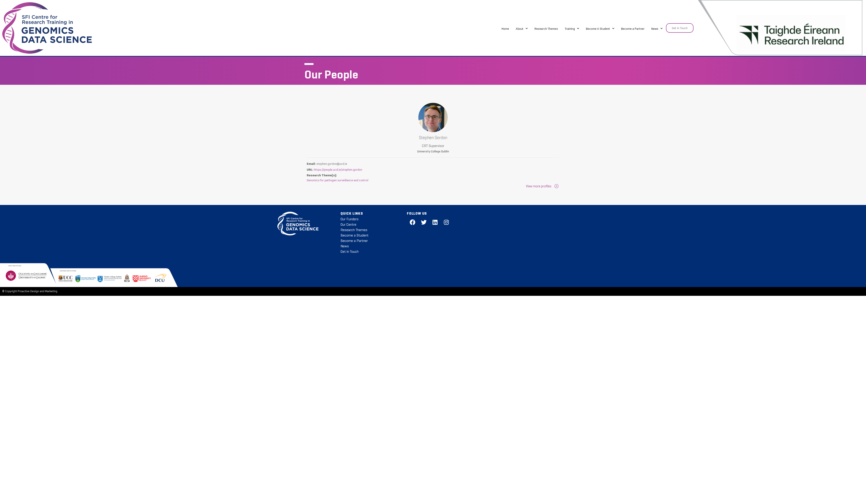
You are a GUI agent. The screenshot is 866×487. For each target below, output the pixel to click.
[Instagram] (446, 222)
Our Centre (348, 224)
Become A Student (598, 29)
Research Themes (546, 29)
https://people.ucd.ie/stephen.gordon (338, 170)
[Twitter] (423, 222)
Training (570, 29)
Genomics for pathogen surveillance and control (337, 180)
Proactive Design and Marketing (37, 291)
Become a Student (355, 235)
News (654, 29)
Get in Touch (350, 251)
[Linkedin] (435, 222)
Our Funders (350, 219)
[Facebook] (412, 222)
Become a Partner (633, 29)
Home (505, 29)
